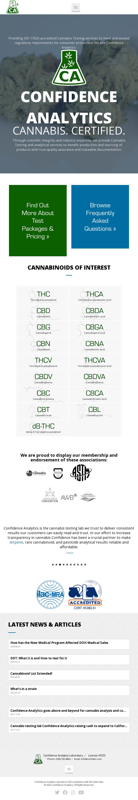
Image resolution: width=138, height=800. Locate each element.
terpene (16, 542)
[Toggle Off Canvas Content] (76, 7)
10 (85, 561)
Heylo (70, 553)
